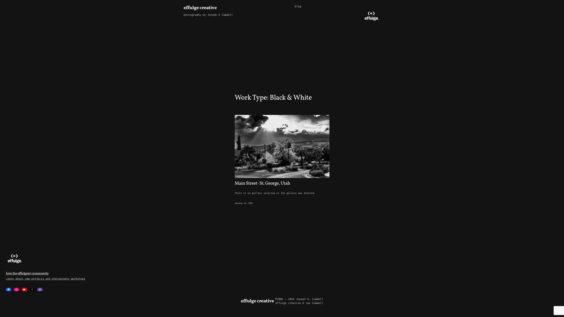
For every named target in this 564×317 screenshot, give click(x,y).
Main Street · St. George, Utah (262, 183)
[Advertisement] (282, 63)
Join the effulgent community (27, 273)
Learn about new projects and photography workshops (45, 278)
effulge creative (200, 8)
